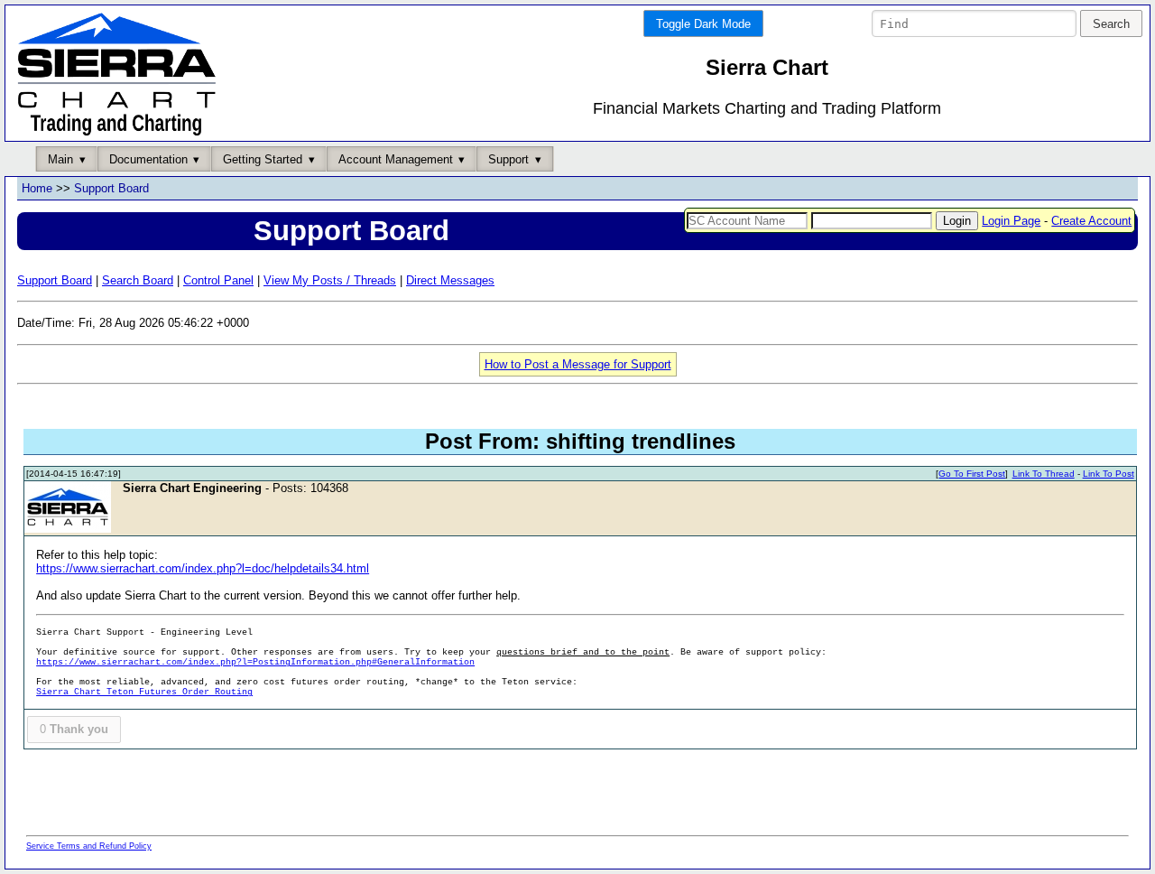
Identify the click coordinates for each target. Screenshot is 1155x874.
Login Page (1011, 221)
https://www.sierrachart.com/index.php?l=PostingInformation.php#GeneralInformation (255, 662)
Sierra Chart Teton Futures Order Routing (144, 692)
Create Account (1091, 221)
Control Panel (218, 280)
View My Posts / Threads (329, 280)
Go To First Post (971, 474)
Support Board (111, 188)
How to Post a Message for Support (578, 364)
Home (37, 188)
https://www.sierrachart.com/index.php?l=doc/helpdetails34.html (202, 568)
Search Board (137, 280)
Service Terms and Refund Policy (89, 846)
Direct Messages (450, 280)
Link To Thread (1043, 474)
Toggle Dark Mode (703, 24)
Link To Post (1108, 474)
